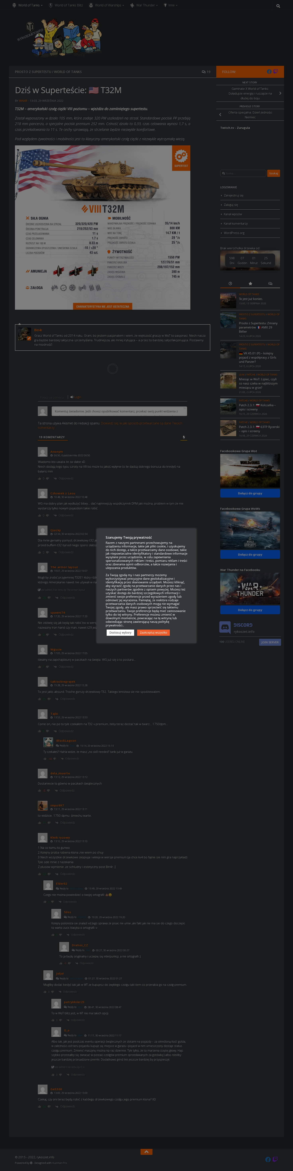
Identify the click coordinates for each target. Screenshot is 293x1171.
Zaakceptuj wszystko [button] (153, 632)
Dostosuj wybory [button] (120, 632)
